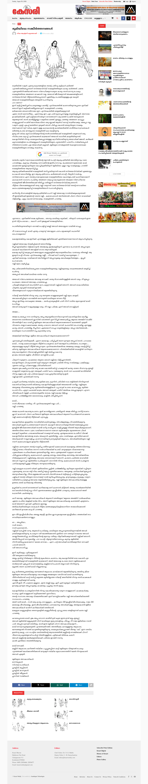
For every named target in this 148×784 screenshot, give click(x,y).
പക (71, 711)
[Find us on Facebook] (123, 18)
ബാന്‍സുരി (74, 699)
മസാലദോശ (74, 723)
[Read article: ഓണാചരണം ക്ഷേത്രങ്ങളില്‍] (104, 118)
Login (126, 1)
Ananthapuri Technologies (37, 776)
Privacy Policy (107, 777)
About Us (90, 777)
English (88, 18)
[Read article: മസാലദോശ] (60, 726)
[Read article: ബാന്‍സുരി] (60, 702)
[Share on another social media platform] (91, 685)
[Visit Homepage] (26, 10)
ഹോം (14, 18)
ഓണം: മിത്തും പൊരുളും (123, 58)
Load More (117, 174)
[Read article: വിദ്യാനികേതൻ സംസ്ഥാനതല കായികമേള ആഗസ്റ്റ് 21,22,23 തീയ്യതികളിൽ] (104, 131)
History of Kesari (102, 754)
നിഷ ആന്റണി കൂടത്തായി (27, 34)
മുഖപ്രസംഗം (25, 18)
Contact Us (97, 777)
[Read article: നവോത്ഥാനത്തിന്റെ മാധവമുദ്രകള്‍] (104, 92)
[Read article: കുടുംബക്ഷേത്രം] (18, 702)
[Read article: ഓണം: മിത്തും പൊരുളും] (104, 62)
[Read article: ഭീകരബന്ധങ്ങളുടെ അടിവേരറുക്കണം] (104, 35)
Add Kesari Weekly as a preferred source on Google (55, 154)
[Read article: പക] (60, 714)
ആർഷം (78, 18)
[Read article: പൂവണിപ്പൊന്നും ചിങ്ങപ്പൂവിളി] (104, 48)
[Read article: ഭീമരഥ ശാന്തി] (18, 714)
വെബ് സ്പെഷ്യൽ (55, 18)
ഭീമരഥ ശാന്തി (33, 711)
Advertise (82, 777)
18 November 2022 (48, 34)
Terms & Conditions (119, 777)
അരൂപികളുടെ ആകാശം (38, 723)
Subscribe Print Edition (105, 1)
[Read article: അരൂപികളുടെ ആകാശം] (18, 726)
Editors (99, 757)
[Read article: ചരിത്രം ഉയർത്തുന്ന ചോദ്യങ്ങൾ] (104, 163)
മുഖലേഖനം (39, 18)
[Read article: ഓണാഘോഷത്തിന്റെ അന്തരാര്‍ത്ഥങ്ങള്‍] (104, 105)
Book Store (95, 1)
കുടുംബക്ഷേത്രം (34, 699)
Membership (117, 1)
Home (13, 24)
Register (133, 1)
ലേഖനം (68, 18)
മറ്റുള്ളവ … (99, 18)
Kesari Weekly (17, 776)
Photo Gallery (101, 760)
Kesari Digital (86, 1)
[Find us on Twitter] (128, 18)
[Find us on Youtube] (134, 18)
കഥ (19, 24)
